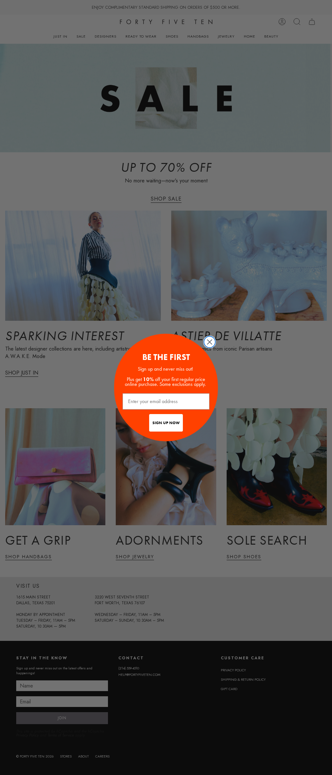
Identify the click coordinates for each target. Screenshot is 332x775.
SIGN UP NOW (166, 422)
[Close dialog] (209, 342)
